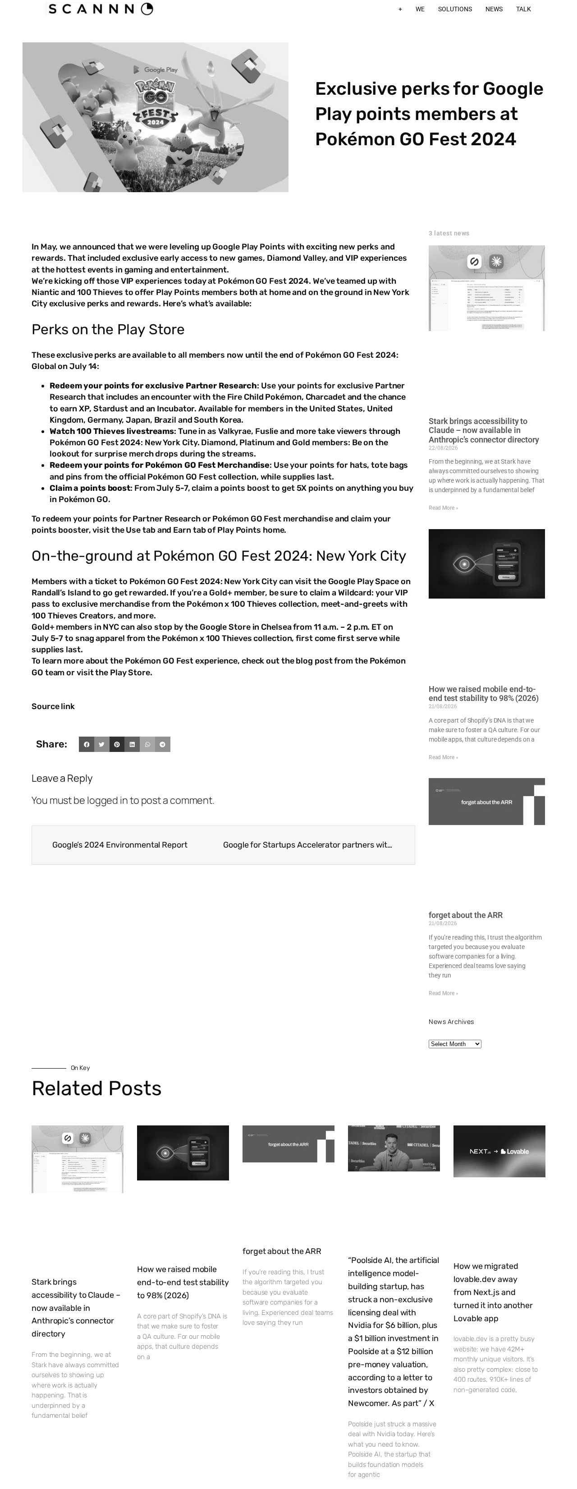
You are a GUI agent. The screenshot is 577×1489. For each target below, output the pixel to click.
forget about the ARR (466, 915)
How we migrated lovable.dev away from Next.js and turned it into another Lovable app (493, 1292)
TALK (523, 9)
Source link (53, 706)
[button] (86, 744)
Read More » (443, 508)
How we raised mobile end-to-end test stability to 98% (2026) (484, 693)
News (494, 9)
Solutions (455, 9)
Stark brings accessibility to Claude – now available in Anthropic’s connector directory (484, 430)
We (420, 9)
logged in (107, 800)
